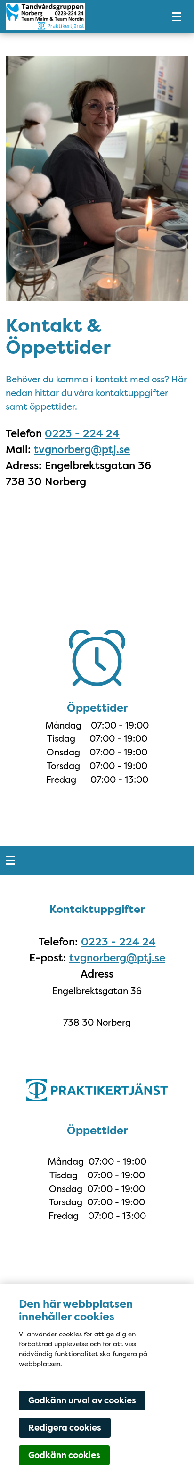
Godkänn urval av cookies (82, 1400)
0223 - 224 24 (82, 433)
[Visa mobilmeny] (176, 16)
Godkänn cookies (64, 1455)
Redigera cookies (64, 1427)
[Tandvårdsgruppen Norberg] (78, 16)
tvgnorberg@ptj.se (82, 449)
